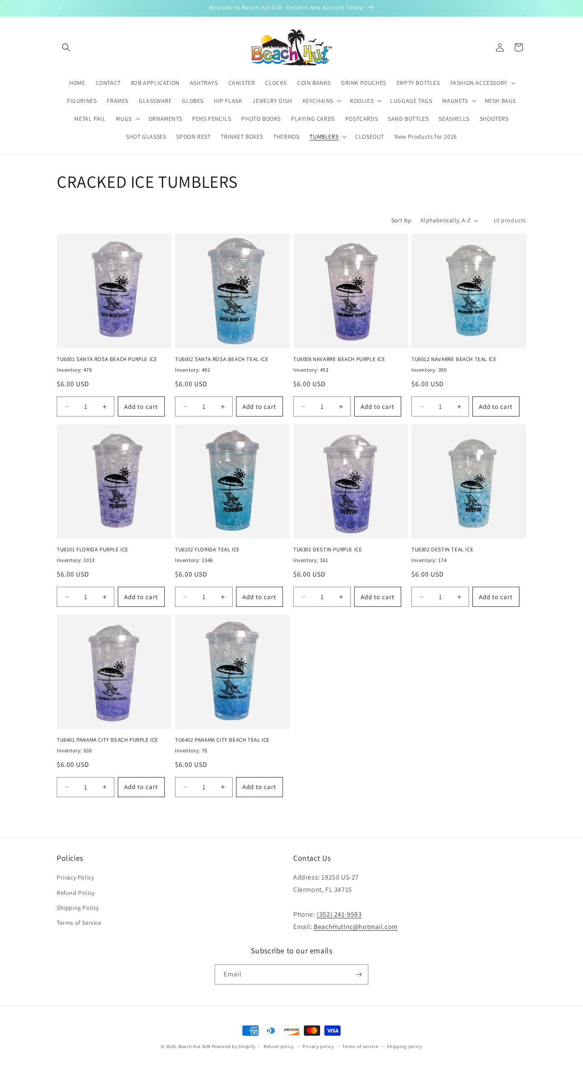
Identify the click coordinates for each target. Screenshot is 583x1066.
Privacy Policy (75, 877)
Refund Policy (76, 893)
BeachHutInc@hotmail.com (356, 926)
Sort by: (401, 220)
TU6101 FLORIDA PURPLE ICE (92, 549)
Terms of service (360, 1046)
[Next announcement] (523, 8)
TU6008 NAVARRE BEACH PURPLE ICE (339, 359)
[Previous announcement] (59, 8)
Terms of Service (79, 922)
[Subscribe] (358, 974)
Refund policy (279, 1046)
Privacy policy (318, 1046)
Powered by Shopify (234, 1046)
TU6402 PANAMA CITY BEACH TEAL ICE (222, 740)
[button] (66, 47)
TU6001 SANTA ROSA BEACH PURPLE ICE (107, 359)
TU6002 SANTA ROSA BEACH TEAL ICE (221, 359)
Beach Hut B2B (194, 1046)
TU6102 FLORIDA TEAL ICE (207, 549)
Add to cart (141, 406)
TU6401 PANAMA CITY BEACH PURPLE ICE (107, 740)
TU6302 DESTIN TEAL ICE (442, 549)
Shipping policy (404, 1046)
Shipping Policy (78, 908)
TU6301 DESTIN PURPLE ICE (327, 549)
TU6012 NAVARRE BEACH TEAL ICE (453, 359)
